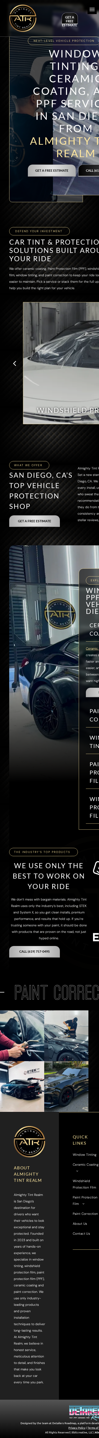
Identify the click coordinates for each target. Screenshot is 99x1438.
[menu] (92, 9)
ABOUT (22, 1167)
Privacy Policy (76, 1427)
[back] (14, 363)
